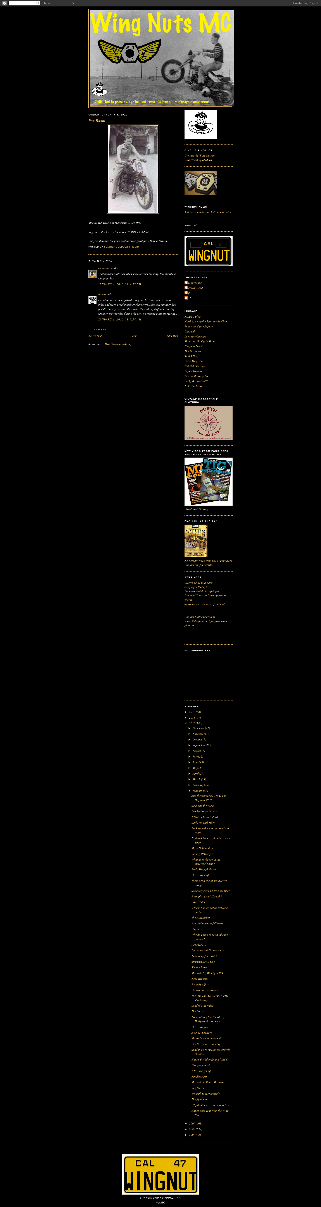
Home (133, 336)
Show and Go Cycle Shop (200, 341)
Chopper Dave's (194, 346)
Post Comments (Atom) (118, 344)
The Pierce (198, 1011)
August (197, 751)
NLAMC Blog (193, 317)
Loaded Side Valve (203, 1005)
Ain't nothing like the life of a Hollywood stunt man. (209, 1019)
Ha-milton (104, 268)
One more (197, 929)
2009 (192, 1123)
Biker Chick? (199, 902)
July (195, 756)
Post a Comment (97, 329)
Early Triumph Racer (204, 869)
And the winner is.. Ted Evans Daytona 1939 (209, 798)
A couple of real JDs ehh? (207, 896)
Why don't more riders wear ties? (211, 1105)
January (198, 790)
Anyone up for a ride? (204, 956)
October (198, 739)
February (198, 785)
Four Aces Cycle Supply (199, 326)
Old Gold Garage (195, 366)
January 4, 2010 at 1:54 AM (120, 319)
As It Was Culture (195, 386)
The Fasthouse (193, 351)
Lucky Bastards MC (196, 381)
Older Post (172, 336)
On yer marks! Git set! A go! (208, 950)
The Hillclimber (201, 917)
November (199, 734)
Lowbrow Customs (195, 336)
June (196, 762)
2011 (192, 718)
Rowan (102, 294)
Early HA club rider (203, 823)
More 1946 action (202, 848)
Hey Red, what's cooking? (207, 1044)
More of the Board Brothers (208, 1082)
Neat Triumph (200, 979)
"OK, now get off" (202, 1071)
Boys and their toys (203, 806)
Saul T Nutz (191, 356)
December (199, 728)
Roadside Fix (199, 1076)
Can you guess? (201, 1065)
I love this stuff (200, 875)
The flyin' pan (200, 1099)
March (197, 779)
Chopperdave (194, 283)
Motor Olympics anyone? (206, 1038)
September (199, 745)
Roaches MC (199, 945)
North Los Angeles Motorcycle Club (206, 321)
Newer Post (95, 336)
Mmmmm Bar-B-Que (203, 962)
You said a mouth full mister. (208, 923)
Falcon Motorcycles (196, 376)
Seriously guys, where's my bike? (211, 891)
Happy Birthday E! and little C (210, 1059)
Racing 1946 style (202, 854)
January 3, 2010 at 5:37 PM (120, 284)
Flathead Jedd (194, 288)
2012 (192, 712)
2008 (192, 1129)
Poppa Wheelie (193, 371)
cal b (189, 298)
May (195, 768)
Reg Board (198, 1088)
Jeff (188, 293)
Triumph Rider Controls (206, 1093)
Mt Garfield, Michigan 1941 (208, 973)
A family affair (200, 984)
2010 (192, 723)
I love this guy (200, 1027)
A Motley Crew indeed (205, 817)
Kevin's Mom (199, 967)
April (196, 773)
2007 (192, 1135)
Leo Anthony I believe (204, 811)
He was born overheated (206, 990)
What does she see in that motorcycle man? (206, 861)
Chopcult (190, 331)
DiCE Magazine (194, 361)
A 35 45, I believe (202, 1033)
